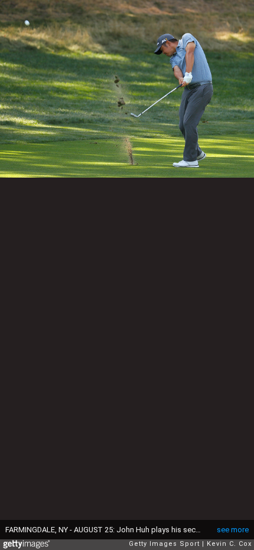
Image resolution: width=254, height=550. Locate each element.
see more (233, 529)
